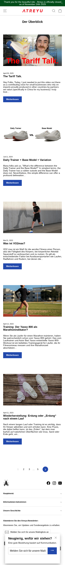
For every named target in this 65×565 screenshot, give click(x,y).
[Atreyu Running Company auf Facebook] (48, 483)
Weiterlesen (12, 99)
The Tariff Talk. (12, 76)
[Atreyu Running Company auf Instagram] (54, 483)
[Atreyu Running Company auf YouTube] (60, 483)
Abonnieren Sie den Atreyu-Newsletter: (20, 521)
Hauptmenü (8, 493)
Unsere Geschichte (12, 511)
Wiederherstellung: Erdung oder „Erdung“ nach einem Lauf (29, 417)
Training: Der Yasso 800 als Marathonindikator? (20, 328)
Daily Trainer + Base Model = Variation (27, 159)
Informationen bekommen (14, 502)
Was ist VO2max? (14, 243)
